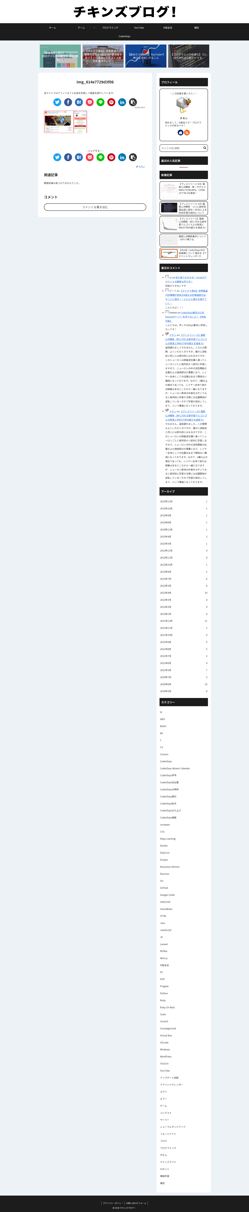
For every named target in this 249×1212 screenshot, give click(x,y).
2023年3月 (183, 543)
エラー (163, 1098)
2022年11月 (183, 557)
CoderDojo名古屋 (169, 782)
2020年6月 (183, 684)
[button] (204, 148)
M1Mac (163, 951)
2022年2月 (183, 607)
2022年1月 (183, 614)
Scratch (164, 1021)
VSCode (164, 1042)
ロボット (164, 1169)
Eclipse (164, 859)
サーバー (164, 1119)
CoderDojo (166, 761)
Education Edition (170, 866)
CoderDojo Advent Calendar (175, 768)
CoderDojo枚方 (168, 803)
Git (161, 880)
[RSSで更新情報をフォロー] (187, 132)
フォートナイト (168, 1134)
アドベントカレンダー (171, 1084)
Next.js (164, 958)
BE (161, 733)
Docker (164, 845)
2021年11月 (183, 628)
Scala (163, 1014)
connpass (165, 824)
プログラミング (168, 1148)
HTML (163, 916)
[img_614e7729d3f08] (79, 102)
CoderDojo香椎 (168, 817)
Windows (165, 1049)
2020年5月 (183, 691)
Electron (164, 873)
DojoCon (164, 852)
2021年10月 (183, 635)
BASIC (163, 726)
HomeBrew (166, 909)
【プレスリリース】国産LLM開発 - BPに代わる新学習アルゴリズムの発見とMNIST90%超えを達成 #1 (186, 339)
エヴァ (163, 1091)
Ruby (163, 1000)
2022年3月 (183, 599)
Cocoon (164, 754)
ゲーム (163, 1105)
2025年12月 (183, 501)
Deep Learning (168, 838)
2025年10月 (183, 508)
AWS (162, 719)
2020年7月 (183, 677)
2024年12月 (183, 529)
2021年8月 (183, 649)
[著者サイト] (180, 132)
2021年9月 (183, 642)
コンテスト (166, 1112)
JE (161, 937)
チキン (184, 118)
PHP (162, 979)
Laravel (164, 944)
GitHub (164, 887)
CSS (162, 831)
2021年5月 (183, 670)
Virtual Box (166, 1035)
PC (161, 972)
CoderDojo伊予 (168, 775)
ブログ (163, 1141)
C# (161, 747)
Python (164, 993)
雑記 (162, 1183)
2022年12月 (183, 550)
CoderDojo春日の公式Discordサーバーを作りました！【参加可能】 (185, 317)
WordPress (165, 1056)
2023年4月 (183, 536)
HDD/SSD (165, 902)
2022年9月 (183, 571)
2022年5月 (183, 585)
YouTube (165, 1070)
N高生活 (164, 965)
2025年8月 (183, 522)
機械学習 (164, 1176)
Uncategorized (168, 1028)
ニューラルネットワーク (172, 1126)
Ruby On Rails (167, 1007)
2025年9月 (183, 515)
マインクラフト (168, 1162)
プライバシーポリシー (113, 1203)
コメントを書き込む (95, 207)
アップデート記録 (169, 1077)
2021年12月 (183, 620)
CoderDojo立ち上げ (170, 810)
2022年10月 (183, 564)
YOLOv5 (164, 1063)
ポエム (163, 1155)
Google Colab (167, 895)
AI (161, 712)
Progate (164, 986)
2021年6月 (183, 663)
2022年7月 (183, 578)
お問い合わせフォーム (136, 1203)
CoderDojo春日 (168, 796)
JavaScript (165, 930)
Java (162, 923)
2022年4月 (183, 592)
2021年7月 (183, 656)
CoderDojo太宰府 (169, 789)
